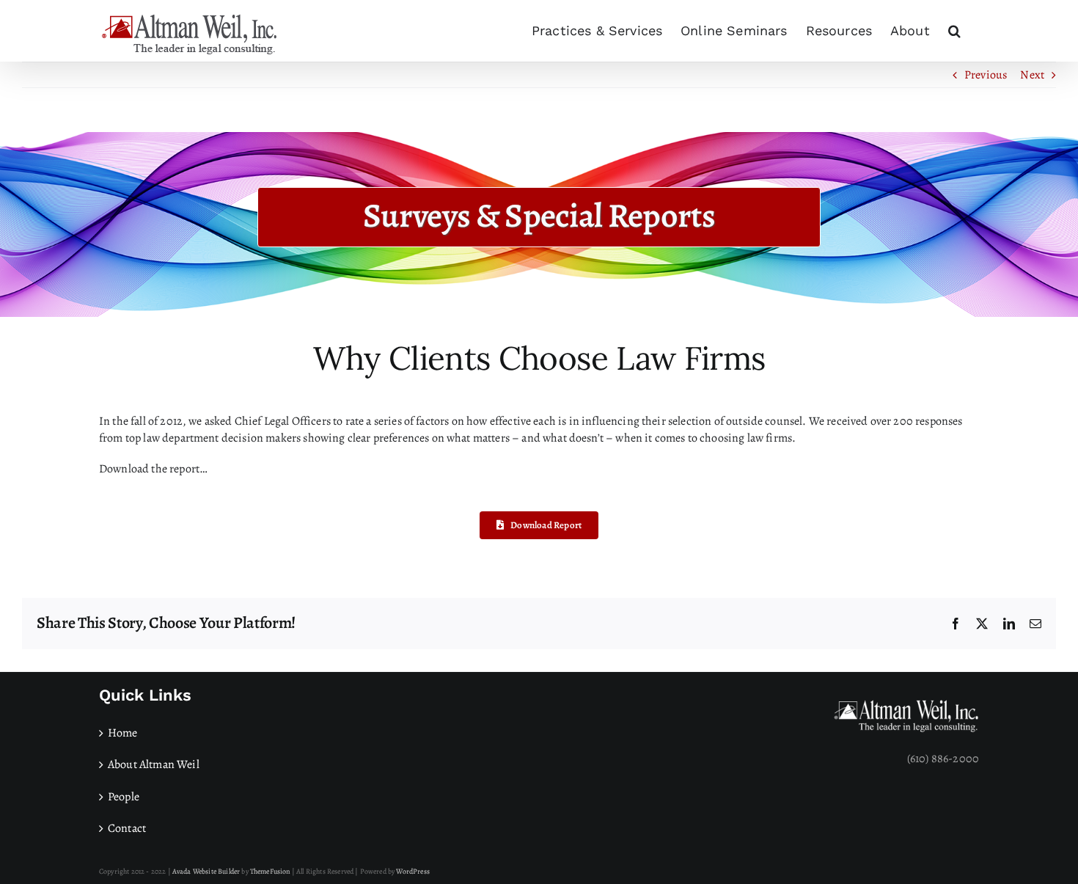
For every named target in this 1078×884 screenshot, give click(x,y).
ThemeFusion (270, 871)
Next (1032, 75)
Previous (985, 75)
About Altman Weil (153, 764)
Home (123, 733)
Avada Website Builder (206, 871)
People (123, 797)
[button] (954, 31)
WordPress (412, 871)
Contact (127, 828)
